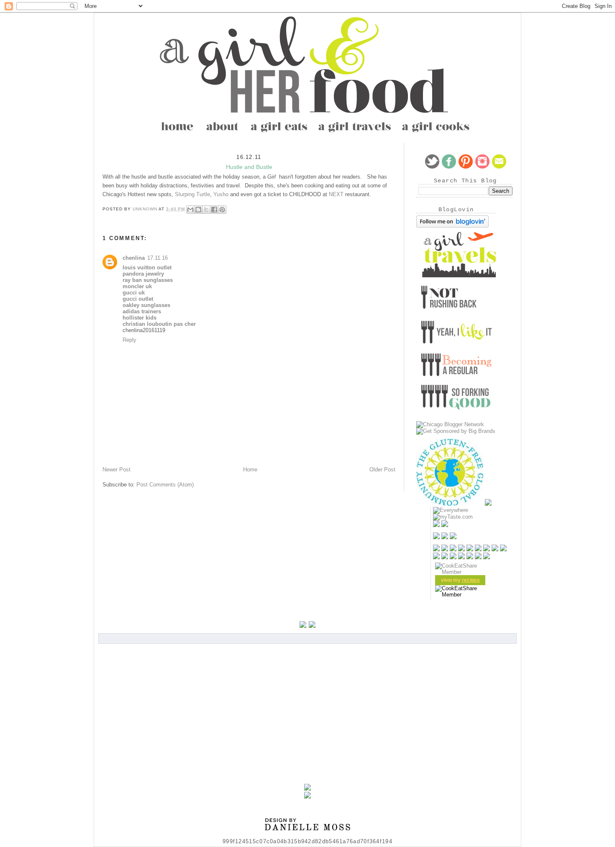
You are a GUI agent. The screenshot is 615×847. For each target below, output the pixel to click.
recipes (471, 580)
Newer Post (116, 469)
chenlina (134, 258)
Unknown (146, 209)
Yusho (220, 194)
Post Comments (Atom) (165, 484)
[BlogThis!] (198, 209)
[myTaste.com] (453, 517)
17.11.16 (157, 258)
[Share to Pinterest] (222, 209)
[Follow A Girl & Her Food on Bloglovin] (452, 226)
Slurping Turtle (192, 194)
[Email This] (190, 209)
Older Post (382, 469)
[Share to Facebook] (214, 209)
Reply (129, 340)
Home (250, 469)
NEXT (336, 194)
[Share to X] (206, 209)
